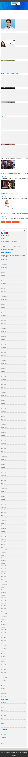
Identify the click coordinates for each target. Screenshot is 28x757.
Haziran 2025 (4, 299)
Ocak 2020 (3, 472)
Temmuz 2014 (4, 648)
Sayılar (2, 723)
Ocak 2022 (3, 408)
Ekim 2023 (3, 352)
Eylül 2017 (3, 547)
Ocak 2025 (3, 312)
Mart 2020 (3, 467)
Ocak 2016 (3, 600)
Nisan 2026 (3, 272)
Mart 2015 (3, 627)
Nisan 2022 (3, 400)
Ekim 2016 (3, 576)
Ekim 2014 (3, 640)
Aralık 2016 (3, 571)
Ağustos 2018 (4, 517)
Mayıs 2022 (3, 397)
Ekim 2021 (3, 416)
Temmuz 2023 (4, 360)
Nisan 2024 (3, 336)
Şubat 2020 (3, 469)
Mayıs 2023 (3, 365)
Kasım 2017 (3, 541)
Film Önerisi (3, 702)
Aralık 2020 (3, 443)
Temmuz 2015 (4, 616)
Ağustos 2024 (4, 325)
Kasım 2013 (3, 669)
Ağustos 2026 (4, 262)
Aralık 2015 (3, 603)
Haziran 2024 (4, 331)
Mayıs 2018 (3, 525)
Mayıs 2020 (3, 461)
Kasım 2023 (3, 349)
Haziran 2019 (4, 491)
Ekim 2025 (3, 288)
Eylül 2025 (3, 291)
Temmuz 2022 (4, 392)
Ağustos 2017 (4, 549)
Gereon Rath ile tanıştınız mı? (9, 193)
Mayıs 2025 (3, 301)
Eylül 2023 (3, 355)
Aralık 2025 (3, 283)
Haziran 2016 (4, 587)
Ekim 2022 (3, 384)
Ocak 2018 (3, 536)
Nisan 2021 (3, 432)
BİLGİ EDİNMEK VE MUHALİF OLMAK (9, 241)
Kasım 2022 (3, 381)
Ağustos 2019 (4, 485)
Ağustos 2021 (4, 421)
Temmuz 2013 (4, 680)
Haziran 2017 (4, 555)
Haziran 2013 (4, 683)
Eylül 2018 (3, 515)
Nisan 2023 (3, 368)
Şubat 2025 (3, 309)
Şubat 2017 (3, 565)
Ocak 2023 (3, 376)
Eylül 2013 (3, 675)
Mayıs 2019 (3, 493)
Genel (2, 707)
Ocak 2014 (3, 664)
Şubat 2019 (3, 501)
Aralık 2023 (3, 347)
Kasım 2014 (3, 637)
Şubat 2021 (3, 437)
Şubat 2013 (3, 693)
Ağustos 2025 (4, 294)
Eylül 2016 (3, 579)
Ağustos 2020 (4, 453)
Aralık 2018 (3, 507)
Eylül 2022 (3, 387)
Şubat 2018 (3, 533)
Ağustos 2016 (4, 581)
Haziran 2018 (4, 523)
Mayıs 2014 (3, 653)
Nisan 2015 (3, 624)
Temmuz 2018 (4, 520)
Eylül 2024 (3, 323)
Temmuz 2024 (4, 328)
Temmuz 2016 (4, 584)
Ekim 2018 (3, 512)
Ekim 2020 (3, 448)
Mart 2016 (3, 595)
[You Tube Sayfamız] (7, 233)
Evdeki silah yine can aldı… (6, 238)
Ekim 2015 (3, 608)
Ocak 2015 (3, 632)
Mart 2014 (3, 659)
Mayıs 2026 (3, 270)
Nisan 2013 (3, 688)
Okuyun (2, 718)
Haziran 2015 (4, 619)
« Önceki (3, 222)
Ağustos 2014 (4, 645)
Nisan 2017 (3, 560)
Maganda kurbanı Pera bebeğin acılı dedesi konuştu (12, 255)
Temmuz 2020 (4, 456)
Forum (2, 704)
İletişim (2, 743)
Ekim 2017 (3, 544)
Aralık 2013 (3, 667)
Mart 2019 (3, 499)
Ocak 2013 (3, 696)
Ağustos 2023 (4, 357)
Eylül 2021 (3, 419)
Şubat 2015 (3, 629)
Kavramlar (3, 712)
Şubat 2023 (3, 373)
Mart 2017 (3, 563)
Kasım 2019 (3, 477)
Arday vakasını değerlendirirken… (8, 249)
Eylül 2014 (3, 643)
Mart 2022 (3, 403)
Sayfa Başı (14, 755)
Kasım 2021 (3, 413)
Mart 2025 (3, 307)
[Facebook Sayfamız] (2, 233)
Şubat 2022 (3, 405)
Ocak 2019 (3, 504)
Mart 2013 (3, 691)
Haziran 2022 (4, 395)
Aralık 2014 (3, 635)
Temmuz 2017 (4, 552)
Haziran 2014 (4, 651)
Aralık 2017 (3, 539)
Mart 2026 (3, 275)
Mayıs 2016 (3, 589)
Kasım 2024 (3, 317)
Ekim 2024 (3, 320)
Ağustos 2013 (4, 677)
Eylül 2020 (3, 451)
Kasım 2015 (3, 605)
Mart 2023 (3, 371)
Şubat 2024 (3, 341)
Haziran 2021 (4, 427)
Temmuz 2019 (4, 488)
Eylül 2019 (3, 483)
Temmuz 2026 (4, 264)
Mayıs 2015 (3, 621)
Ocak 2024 (3, 344)
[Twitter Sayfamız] (5, 233)
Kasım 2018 (3, 509)
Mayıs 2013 (3, 685)
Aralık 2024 (3, 315)
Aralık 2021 (3, 411)
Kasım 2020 (3, 445)
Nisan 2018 (3, 528)
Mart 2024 (3, 339)
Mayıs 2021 (3, 429)
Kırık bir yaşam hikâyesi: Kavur (9, 73)
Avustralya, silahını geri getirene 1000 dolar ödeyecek (11, 246)
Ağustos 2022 (4, 389)
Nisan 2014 (3, 656)
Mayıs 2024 (3, 333)
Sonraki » (17, 222)
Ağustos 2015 (4, 613)
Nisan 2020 (3, 464)
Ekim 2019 (3, 480)
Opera (2, 720)
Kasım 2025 (3, 286)
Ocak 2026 (3, 280)
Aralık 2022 (3, 379)
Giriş (2, 732)
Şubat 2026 (3, 278)
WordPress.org (4, 740)
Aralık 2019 (3, 475)
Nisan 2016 (3, 592)
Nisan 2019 (3, 496)
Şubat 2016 (3, 597)
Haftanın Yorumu (4, 710)
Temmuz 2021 (4, 424)
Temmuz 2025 (4, 296)
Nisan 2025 (3, 304)
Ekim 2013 (3, 672)
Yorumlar (4, 737)
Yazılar (3, 734)
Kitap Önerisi (3, 715)
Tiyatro (2, 726)
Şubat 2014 (3, 661)
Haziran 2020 (4, 459)
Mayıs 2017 (3, 557)
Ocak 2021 (3, 440)
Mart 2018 (3, 531)
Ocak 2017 (3, 568)
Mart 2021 (3, 435)
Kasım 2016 (3, 573)
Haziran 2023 (4, 363)
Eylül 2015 (3, 611)
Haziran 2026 (4, 267)
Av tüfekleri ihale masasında (7, 244)
